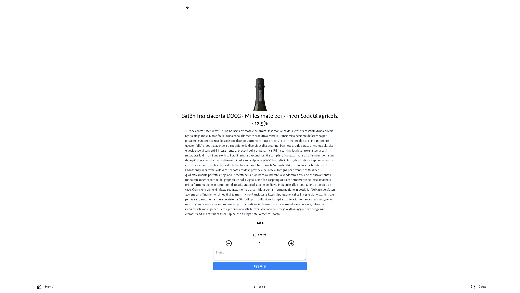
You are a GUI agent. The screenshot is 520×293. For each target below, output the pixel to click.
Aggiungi (260, 266)
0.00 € (260, 286)
